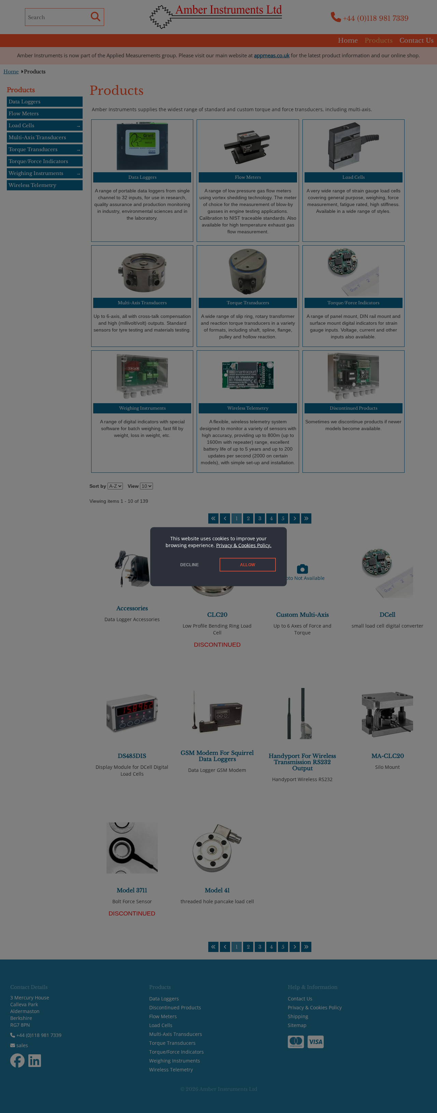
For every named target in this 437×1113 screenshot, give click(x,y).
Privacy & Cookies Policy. (243, 545)
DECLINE (189, 564)
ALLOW (247, 564)
